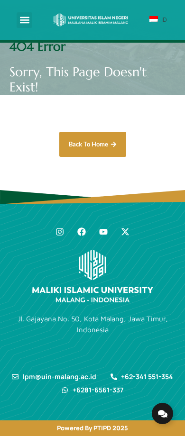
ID (163, 19)
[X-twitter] (125, 231)
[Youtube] (103, 231)
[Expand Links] (162, 413)
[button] (24, 20)
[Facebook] (81, 231)
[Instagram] (59, 231)
